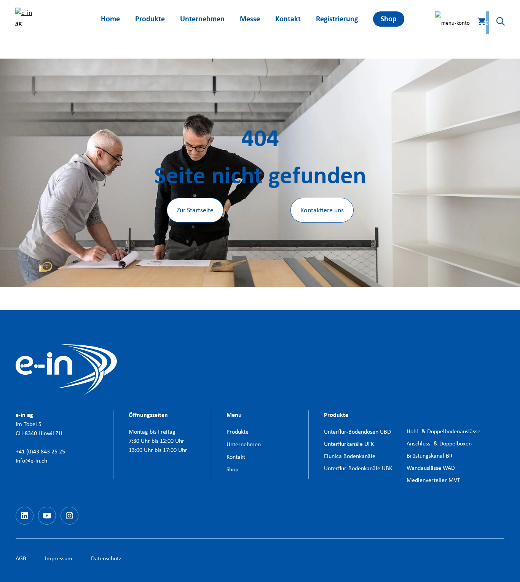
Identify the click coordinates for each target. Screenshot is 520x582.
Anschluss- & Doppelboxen (439, 443)
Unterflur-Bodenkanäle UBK (358, 468)
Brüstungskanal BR (430, 455)
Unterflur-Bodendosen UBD (357, 431)
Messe (250, 19)
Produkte (150, 19)
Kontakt (288, 19)
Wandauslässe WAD (431, 467)
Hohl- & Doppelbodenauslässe (443, 431)
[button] (497, 22)
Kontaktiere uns (322, 210)
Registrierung (337, 19)
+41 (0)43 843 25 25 (40, 451)
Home (110, 19)
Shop (389, 19)
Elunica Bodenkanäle (349, 456)
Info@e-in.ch (31, 460)
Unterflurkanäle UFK (349, 443)
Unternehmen (202, 19)
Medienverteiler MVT (433, 479)
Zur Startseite (195, 210)
